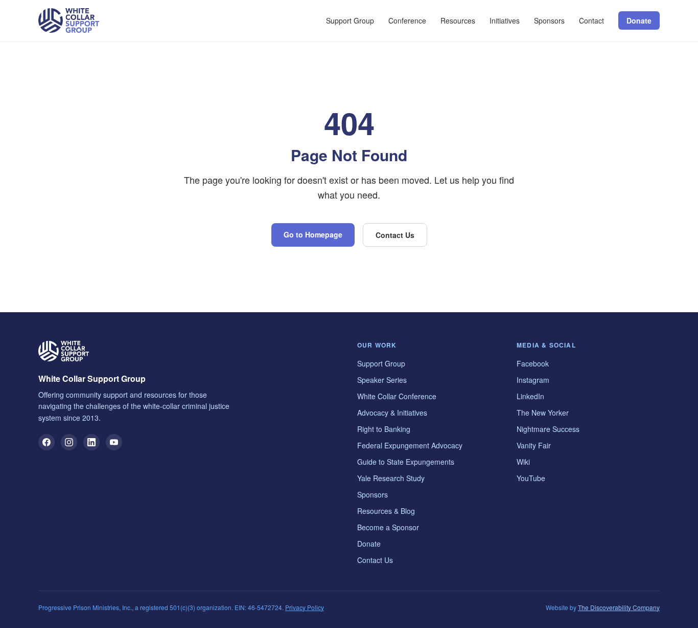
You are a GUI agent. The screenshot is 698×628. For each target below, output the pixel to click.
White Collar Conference (396, 396)
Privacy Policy (304, 607)
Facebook (533, 363)
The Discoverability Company (619, 607)
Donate (639, 20)
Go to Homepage (313, 234)
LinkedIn (530, 396)
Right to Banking (383, 429)
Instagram (533, 380)
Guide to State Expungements (405, 462)
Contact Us (395, 235)
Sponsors (549, 20)
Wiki (523, 462)
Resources (457, 20)
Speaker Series (382, 380)
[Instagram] (69, 442)
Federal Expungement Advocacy (409, 445)
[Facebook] (46, 442)
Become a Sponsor (388, 527)
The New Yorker (543, 412)
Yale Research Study (391, 478)
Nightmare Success (548, 429)
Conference (407, 20)
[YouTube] (114, 442)
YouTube (531, 478)
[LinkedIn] (91, 442)
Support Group (350, 20)
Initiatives (505, 20)
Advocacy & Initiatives (392, 412)
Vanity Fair (534, 445)
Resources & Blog (386, 511)
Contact (591, 20)
